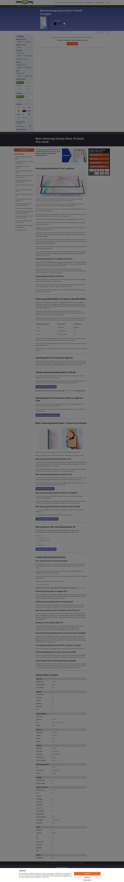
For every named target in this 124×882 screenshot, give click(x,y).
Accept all (87, 873)
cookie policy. (45, 877)
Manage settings (87, 880)
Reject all (87, 877)
